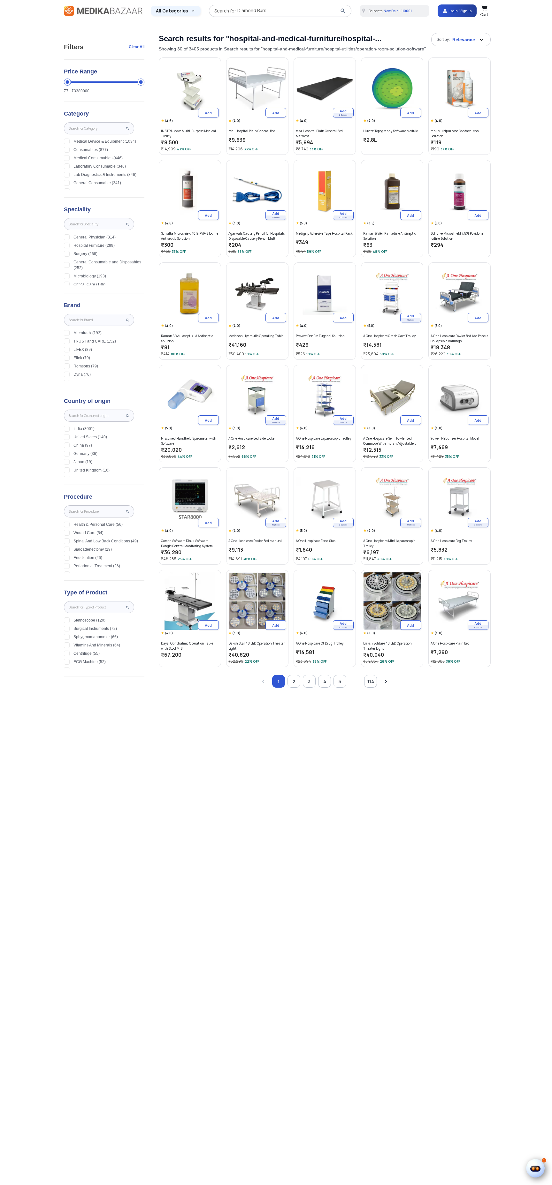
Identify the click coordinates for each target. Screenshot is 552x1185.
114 (370, 681)
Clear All (136, 47)
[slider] (67, 82)
